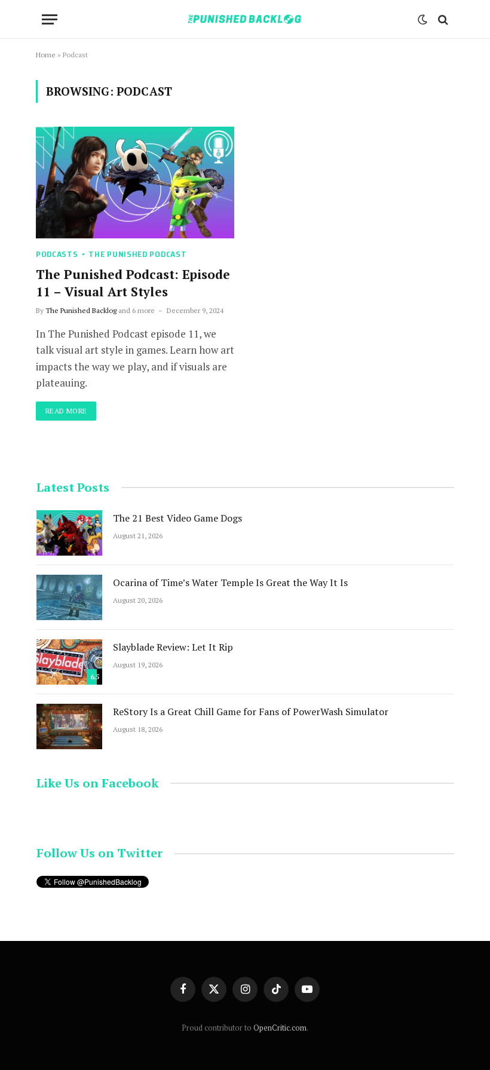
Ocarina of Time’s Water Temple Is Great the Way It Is (230, 582)
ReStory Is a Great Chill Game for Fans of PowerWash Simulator (250, 711)
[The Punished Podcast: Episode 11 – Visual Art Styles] (135, 182)
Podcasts (57, 254)
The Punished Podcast (137, 254)
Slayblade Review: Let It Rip (173, 647)
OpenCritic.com (280, 1027)
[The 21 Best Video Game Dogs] (69, 533)
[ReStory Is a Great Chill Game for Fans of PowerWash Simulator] (69, 726)
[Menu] (49, 19)
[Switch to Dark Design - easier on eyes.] (422, 19)
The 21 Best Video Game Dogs (177, 518)
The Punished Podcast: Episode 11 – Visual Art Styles (133, 283)
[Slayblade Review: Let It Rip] (69, 662)
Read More (66, 410)
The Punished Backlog (81, 310)
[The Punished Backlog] (245, 19)
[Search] (442, 19)
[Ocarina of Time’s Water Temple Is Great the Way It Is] (69, 597)
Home (46, 54)
